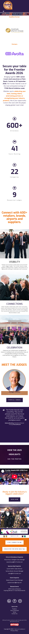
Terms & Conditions (20, 629)
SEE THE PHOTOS (15, 459)
